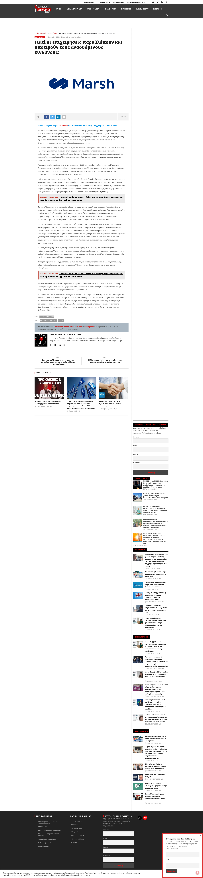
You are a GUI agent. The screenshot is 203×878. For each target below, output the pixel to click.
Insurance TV (142, 9)
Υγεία (74, 842)
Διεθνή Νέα (53, 33)
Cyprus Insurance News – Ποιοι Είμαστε (48, 822)
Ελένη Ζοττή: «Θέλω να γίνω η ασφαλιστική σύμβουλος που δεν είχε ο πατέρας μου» (156, 675)
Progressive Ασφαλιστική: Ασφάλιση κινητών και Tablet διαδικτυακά (155, 584)
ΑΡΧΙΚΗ (59, 9)
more (122, 117)
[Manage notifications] (197, 873)
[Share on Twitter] (52, 117)
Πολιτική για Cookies (47, 843)
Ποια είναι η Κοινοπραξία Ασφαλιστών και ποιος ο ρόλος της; (155, 574)
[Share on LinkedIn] (58, 117)
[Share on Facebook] (46, 117)
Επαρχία (136, 454)
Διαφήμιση (42, 826)
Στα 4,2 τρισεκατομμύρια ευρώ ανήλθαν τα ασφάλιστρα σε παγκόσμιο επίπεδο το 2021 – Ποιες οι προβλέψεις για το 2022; (81, 404)
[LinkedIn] (162, 2)
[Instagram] (166, 2)
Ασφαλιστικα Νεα (74, 9)
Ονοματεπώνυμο (172, 848)
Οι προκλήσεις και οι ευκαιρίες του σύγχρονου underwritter (48, 402)
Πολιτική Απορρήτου (47, 839)
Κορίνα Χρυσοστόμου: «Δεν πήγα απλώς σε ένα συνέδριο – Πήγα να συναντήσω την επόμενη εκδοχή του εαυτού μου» (156, 689)
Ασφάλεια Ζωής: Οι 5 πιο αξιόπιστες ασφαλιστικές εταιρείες (110, 403)
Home (40, 33)
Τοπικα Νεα (77, 821)
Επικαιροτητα (110, 9)
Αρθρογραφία (78, 835)
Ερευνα (60, 320)
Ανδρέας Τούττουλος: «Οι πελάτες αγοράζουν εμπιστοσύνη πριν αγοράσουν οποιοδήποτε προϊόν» (155, 704)
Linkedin (64, 126)
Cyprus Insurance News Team (72, 37)
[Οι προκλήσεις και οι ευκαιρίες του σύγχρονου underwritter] (49, 388)
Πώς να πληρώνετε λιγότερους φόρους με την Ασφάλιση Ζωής (156, 785)
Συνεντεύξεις (78, 839)
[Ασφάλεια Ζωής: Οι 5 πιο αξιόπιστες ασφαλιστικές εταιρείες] (113, 388)
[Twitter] (157, 2)
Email (135, 445)
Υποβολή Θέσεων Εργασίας (49, 830)
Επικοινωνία (43, 846)
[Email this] (64, 117)
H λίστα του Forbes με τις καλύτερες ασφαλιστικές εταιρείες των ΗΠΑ (105, 360)
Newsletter (118, 2)
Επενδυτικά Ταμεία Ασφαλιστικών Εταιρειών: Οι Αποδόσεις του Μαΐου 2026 (156, 608)
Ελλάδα (75, 825)
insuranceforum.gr (47, 316)
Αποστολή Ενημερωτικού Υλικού (48, 835)
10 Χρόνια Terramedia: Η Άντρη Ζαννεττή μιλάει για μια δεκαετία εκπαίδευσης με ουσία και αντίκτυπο (156, 718)
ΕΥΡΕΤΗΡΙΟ (157, 9)
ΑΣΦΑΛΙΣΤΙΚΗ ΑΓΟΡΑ (136, 2)
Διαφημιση (105, 2)
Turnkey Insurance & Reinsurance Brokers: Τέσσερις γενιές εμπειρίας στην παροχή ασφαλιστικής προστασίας (156, 661)
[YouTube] (153, 2)
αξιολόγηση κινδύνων (48, 320)
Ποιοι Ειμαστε (90, 2)
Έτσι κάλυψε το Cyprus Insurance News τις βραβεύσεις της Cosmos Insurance (155, 797)
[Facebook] (149, 2)
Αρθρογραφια (93, 9)
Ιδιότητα (136, 463)
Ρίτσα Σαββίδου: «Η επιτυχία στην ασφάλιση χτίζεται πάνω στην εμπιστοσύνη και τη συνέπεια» (155, 622)
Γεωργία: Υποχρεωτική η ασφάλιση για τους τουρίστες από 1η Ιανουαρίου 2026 (155, 596)
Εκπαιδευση (126, 9)
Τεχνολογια (77, 832)
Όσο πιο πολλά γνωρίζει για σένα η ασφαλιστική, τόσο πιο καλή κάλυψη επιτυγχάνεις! (58, 361)
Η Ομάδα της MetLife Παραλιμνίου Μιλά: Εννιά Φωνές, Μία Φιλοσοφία (155, 766)
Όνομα (136, 437)
